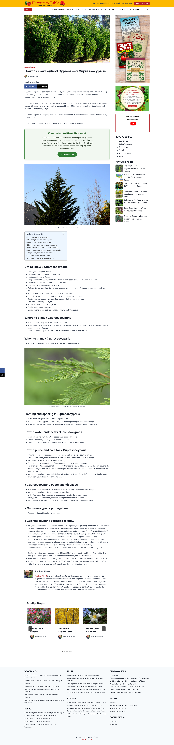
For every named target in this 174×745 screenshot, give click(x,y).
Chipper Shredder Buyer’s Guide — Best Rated (125, 692)
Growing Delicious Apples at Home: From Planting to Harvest (85, 679)
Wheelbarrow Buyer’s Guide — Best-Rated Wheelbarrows (129, 678)
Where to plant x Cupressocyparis (39, 240)
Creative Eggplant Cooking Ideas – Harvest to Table (84, 705)
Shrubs (27, 67)
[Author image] (25, 76)
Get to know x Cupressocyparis (38, 237)
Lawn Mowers (114, 675)
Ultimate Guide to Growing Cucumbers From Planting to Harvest (43, 682)
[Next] (104, 628)
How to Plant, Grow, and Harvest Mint (37, 721)
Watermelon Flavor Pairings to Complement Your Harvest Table (86, 715)
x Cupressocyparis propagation (39, 255)
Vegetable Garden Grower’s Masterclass (123, 705)
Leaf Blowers (124, 141)
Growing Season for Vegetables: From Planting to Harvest (136, 168)
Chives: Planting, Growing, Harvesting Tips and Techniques (40, 725)
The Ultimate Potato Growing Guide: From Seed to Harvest (41, 696)
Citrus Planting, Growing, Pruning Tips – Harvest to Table (86, 692)
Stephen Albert (34, 76)
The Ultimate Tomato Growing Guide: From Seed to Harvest (41, 690)
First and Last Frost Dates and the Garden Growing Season (134, 177)
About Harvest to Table (118, 708)
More (121, 156)
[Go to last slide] (30, 628)
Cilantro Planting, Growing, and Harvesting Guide (40, 715)
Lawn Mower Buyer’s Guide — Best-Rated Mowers (127, 687)
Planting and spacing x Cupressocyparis (42, 245)
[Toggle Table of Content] (62, 234)
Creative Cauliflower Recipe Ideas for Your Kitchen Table (86, 708)
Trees (33, 67)
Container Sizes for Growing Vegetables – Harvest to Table (135, 194)
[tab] (62, 651)
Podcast (112, 702)
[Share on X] (2, 375)
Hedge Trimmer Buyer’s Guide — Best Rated (124, 690)
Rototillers (123, 150)
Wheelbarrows (125, 153)
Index (146, 9)
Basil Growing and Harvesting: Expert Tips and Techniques (44, 713)
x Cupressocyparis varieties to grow (40, 258)
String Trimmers (125, 144)
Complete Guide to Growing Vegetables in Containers (42, 686)
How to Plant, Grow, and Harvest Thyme (38, 718)
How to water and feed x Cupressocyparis (43, 248)
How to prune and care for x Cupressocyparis (44, 250)
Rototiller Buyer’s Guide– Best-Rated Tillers (124, 684)
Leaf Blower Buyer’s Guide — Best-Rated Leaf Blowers (128, 681)
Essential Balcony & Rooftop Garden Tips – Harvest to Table (135, 219)
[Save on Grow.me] (50, 86)
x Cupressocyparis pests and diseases (41, 253)
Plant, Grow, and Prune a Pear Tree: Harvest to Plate (84, 686)
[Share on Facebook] (2, 370)
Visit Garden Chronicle (117, 711)
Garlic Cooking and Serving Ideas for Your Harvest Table (86, 711)
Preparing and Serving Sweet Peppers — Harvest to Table (86, 702)
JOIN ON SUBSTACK (142, 3)
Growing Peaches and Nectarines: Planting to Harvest (85, 683)
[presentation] (39, 616)
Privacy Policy (87, 739)
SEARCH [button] (28, 9)
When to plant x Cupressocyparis (39, 242)
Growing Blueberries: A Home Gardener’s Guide (83, 675)
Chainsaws (123, 147)
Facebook (113, 721)
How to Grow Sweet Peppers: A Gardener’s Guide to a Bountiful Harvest (42, 676)
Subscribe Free (67, 154)
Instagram (113, 724)
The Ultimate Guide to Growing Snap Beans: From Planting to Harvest (44, 701)
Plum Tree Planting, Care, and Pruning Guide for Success (86, 689)
